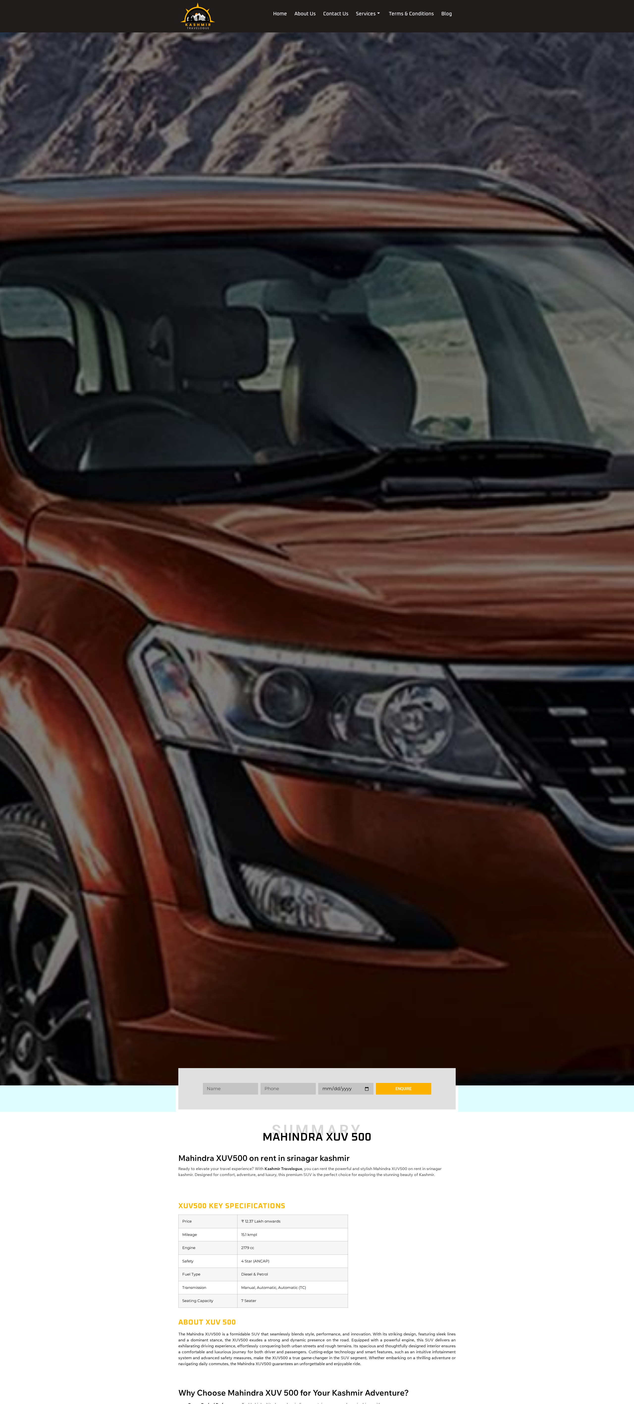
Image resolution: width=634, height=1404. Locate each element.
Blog (446, 13)
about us (305, 13)
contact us (335, 13)
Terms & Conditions (411, 13)
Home (280, 13)
